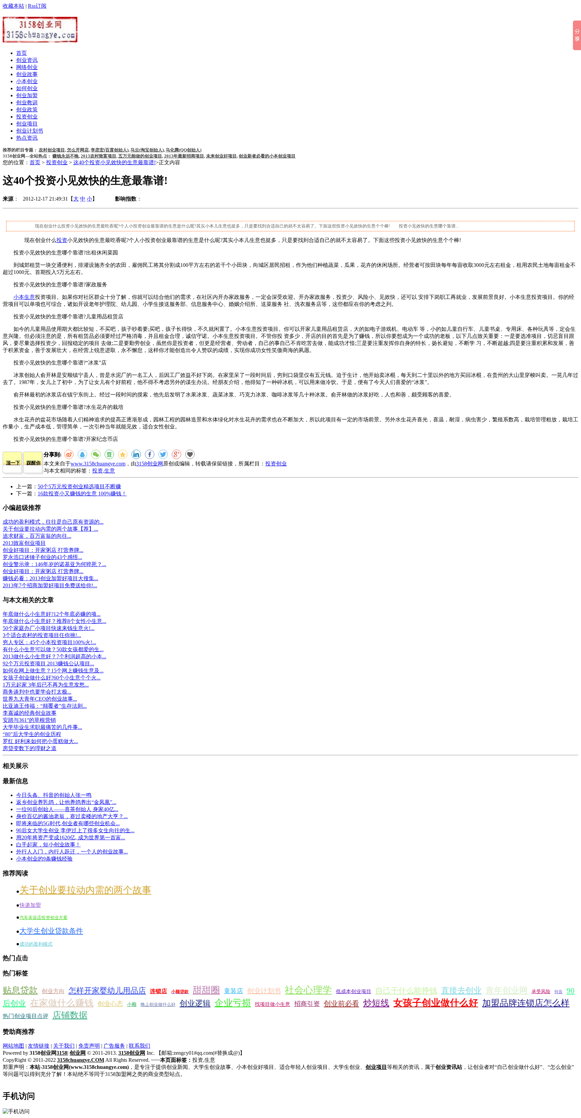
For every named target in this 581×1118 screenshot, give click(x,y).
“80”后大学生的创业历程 (32, 734)
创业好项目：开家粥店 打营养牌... (43, 550)
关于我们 (64, 1046)
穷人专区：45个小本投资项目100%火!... (49, 642)
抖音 (558, 991)
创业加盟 (27, 95)
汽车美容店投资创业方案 (44, 917)
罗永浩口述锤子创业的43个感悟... (42, 557)
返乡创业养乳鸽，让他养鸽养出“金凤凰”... (66, 802)
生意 (109, 471)
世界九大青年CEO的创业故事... (40, 699)
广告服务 (114, 1046)
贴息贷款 (20, 990)
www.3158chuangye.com (98, 463)
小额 (132, 1004)
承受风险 (541, 991)
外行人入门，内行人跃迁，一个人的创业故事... (72, 851)
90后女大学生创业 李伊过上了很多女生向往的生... (75, 830)
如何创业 (27, 88)
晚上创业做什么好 (158, 1004)
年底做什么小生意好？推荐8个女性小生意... (54, 621)
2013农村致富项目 (98, 156)
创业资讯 (27, 60)
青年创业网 (507, 990)
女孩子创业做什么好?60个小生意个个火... (52, 677)
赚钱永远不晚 (65, 156)
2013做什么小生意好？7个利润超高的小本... (54, 656)
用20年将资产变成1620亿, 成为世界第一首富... (70, 837)
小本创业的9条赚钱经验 (44, 859)
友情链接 (38, 1046)
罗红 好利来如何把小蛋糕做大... (40, 741)
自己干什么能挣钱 (406, 990)
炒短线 (376, 1003)
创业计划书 (29, 131)
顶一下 (13, 462)
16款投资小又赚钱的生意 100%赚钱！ (82, 493)
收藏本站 (13, 6)
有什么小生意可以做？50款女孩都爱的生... (53, 649)
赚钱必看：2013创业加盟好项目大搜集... (50, 578)
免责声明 (89, 1046)
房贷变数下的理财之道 (29, 748)
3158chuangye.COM (80, 1060)
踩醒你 (34, 462)
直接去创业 (461, 990)
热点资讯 (27, 138)
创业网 (78, 1053)
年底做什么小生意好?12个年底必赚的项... (52, 614)
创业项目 (27, 124)
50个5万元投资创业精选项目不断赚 (79, 486)
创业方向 (53, 991)
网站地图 (13, 1046)
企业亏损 (233, 1003)
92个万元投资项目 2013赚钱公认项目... (48, 663)
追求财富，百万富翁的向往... (37, 536)
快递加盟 (30, 905)
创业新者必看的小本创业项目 (267, 156)
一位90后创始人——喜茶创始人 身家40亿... (67, 809)
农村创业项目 (52, 149)
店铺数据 (69, 1015)
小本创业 (27, 81)
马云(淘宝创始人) (147, 149)
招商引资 (307, 1003)
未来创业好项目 (221, 156)
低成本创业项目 (353, 991)
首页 (21, 53)
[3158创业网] (40, 39)
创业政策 (27, 109)
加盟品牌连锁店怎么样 (526, 1003)
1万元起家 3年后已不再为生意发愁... (46, 685)
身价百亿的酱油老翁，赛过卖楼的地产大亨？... (72, 816)
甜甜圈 (206, 990)
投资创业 (27, 116)
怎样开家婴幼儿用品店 (107, 990)
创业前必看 (341, 1004)
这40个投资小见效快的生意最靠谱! (114, 162)
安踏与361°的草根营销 (29, 720)
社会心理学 (308, 990)
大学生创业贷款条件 (51, 931)
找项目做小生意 (272, 1004)
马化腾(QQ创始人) (183, 149)
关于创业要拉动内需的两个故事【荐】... (50, 529)
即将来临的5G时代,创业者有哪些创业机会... (68, 823)
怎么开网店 (78, 149)
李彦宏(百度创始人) (109, 149)
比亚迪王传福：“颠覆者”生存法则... (45, 706)
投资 (61, 240)
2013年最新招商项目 (184, 156)
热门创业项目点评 (25, 1016)
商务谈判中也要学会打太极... (37, 692)
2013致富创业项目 (24, 543)
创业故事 (27, 74)
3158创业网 (149, 463)
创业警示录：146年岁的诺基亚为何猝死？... (54, 564)
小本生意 (24, 297)
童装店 (233, 990)
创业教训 (27, 102)
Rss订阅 (37, 6)
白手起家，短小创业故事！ (48, 844)
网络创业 (27, 67)
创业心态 (110, 1003)
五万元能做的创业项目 (140, 156)
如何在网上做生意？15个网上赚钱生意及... (53, 670)
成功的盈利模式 (36, 944)
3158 (61, 1053)
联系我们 (139, 1046)
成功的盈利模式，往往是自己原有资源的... (53, 522)
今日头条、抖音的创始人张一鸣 (53, 795)
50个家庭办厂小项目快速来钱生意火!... (48, 628)
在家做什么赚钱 (61, 1003)
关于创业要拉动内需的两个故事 (85, 890)
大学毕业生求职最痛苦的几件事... (42, 727)
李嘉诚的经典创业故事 (29, 713)
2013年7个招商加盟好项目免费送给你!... (50, 585)
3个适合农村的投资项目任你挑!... (42, 635)
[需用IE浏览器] (190, 454)
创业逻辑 (195, 1003)
